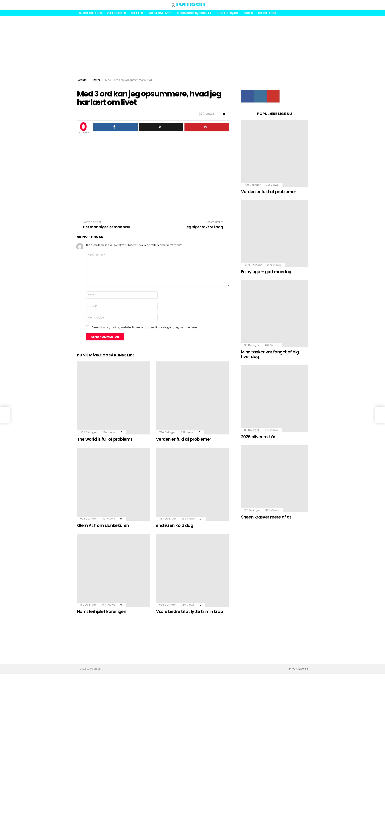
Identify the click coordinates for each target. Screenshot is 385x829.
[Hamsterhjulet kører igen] (113, 570)
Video (248, 13)
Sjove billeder (90, 13)
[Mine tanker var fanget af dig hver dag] (274, 313)
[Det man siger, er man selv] (5, 415)
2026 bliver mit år (258, 437)
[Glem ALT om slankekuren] (113, 484)
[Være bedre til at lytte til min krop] (192, 570)
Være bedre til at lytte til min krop (189, 611)
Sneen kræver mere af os (266, 517)
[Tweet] (161, 127)
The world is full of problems (105, 439)
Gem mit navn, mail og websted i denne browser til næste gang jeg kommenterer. (145, 327)
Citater (137, 13)
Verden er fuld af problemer (183, 439)
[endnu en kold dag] (192, 484)
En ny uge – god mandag (266, 272)
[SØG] (305, 5)
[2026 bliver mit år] (274, 398)
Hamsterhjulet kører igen (101, 611)
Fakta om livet (159, 13)
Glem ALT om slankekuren (103, 525)
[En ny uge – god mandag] (274, 233)
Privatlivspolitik (298, 668)
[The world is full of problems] (113, 397)
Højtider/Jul (227, 13)
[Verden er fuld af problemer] (192, 397)
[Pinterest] (206, 127)
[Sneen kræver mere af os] (274, 478)
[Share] (115, 127)
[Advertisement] (192, 46)
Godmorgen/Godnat (194, 13)
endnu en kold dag (174, 525)
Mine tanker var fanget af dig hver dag (270, 354)
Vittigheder (116, 13)
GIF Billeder (267, 13)
